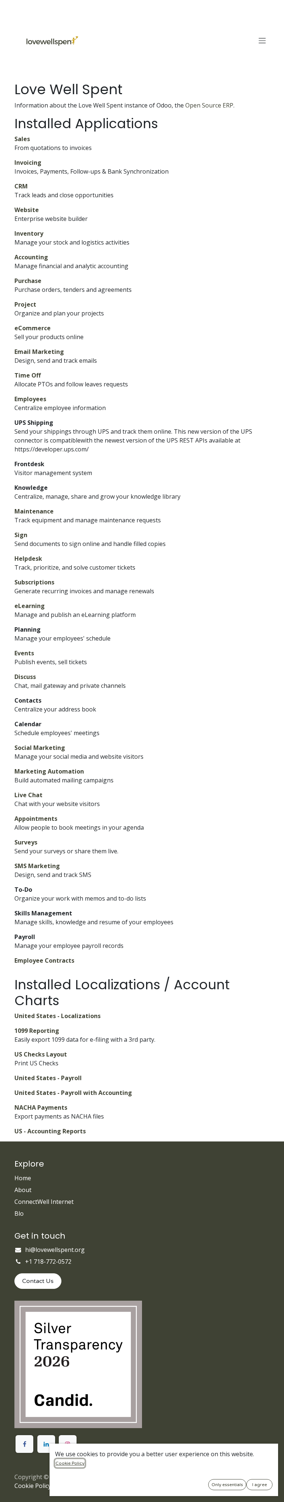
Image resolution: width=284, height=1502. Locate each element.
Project (25, 304)
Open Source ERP (209, 105)
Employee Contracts (44, 960)
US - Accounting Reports (50, 1131)
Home (22, 1178)
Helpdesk (28, 558)
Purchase (27, 281)
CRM (21, 186)
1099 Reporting (36, 1031)
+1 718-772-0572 (48, 1261)
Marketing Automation (49, 771)
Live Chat (28, 795)
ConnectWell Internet (44, 1202)
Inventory (28, 233)
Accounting (31, 257)
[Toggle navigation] (262, 40)
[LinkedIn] (46, 1444)
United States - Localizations (57, 1016)
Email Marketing (39, 352)
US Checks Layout (40, 1054)
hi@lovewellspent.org (55, 1250)
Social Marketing (39, 748)
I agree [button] (259, 1484)
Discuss (25, 677)
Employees (30, 399)
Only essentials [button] (227, 1484)
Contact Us (38, 1281)
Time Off (27, 375)
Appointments (35, 819)
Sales (22, 139)
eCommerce (32, 328)
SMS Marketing (37, 866)
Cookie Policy (32, 1486)
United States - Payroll (48, 1078)
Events (24, 653)
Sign (20, 535)
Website (26, 210)
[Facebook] (24, 1444)
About (22, 1190)
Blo (19, 1213)
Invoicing (27, 162)
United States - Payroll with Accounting (73, 1093)
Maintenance (34, 511)
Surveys (25, 842)
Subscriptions (34, 582)
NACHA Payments (40, 1107)
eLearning (29, 606)
